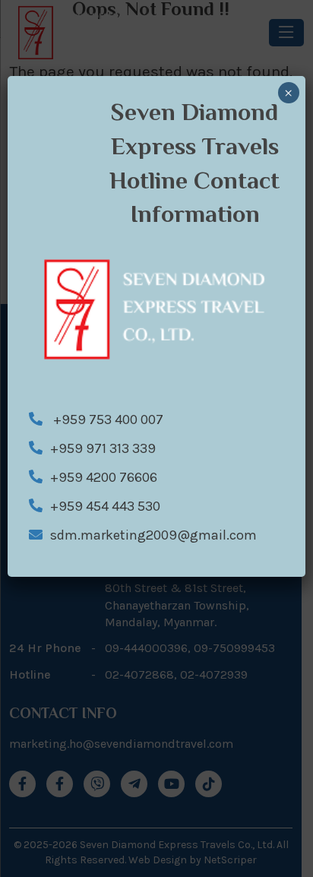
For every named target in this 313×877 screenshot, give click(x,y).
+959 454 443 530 (105, 506)
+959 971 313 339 (103, 448)
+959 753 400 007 (106, 419)
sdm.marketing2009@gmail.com (153, 535)
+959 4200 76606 (103, 477)
